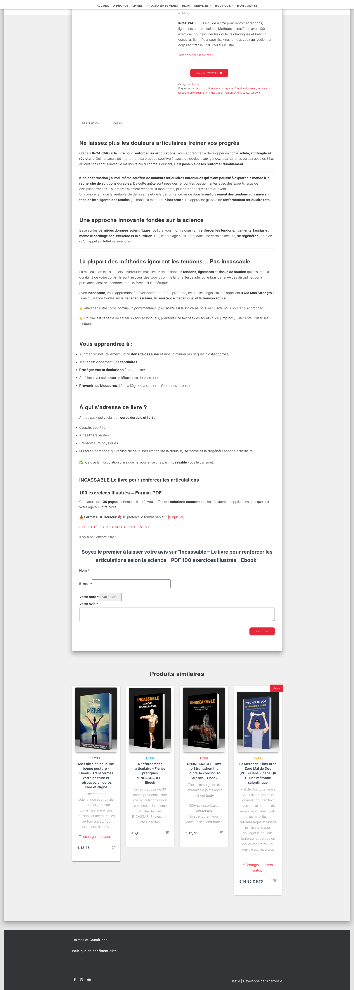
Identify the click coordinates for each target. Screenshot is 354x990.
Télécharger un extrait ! (195, 55)
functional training (245, 88)
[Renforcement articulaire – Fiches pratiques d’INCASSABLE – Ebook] (150, 720)
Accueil (103, 6)
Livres (137, 6)
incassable (264, 88)
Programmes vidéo (162, 6)
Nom (84, 570)
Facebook (74, 980)
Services (202, 6)
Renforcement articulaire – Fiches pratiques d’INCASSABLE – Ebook (150, 773)
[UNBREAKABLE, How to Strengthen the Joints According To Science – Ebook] (204, 720)
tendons (256, 92)
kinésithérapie (186, 92)
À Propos (121, 6)
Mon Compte (247, 6)
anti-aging (198, 88)
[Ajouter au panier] (113, 847)
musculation (216, 92)
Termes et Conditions (89, 940)
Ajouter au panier (207, 72)
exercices (227, 88)
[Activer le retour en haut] (346, 982)
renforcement (233, 92)
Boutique (223, 6)
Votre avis (88, 604)
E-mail (85, 584)
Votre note (89, 597)
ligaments (202, 92)
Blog (186, 6)
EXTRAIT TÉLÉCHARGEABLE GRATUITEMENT (114, 527)
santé (246, 92)
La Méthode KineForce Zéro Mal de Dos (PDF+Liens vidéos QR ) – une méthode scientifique (257, 773)
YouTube (89, 980)
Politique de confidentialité (94, 951)
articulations (213, 88)
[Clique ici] (176, 517)
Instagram (81, 980)
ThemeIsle (274, 981)
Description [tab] (90, 123)
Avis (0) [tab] (118, 123)
